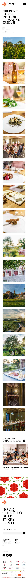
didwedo (19, 577)
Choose (12, 575)
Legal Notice (4, 577)
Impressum (8, 577)
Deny (16, 575)
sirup (24, 577)
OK (19, 575)
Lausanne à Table (12, 4)
